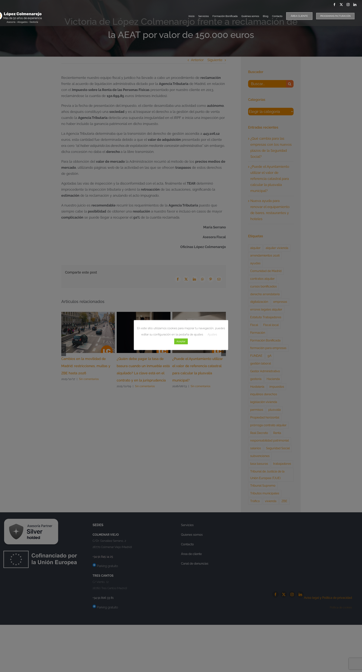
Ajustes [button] (212, 334)
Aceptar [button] (181, 341)
